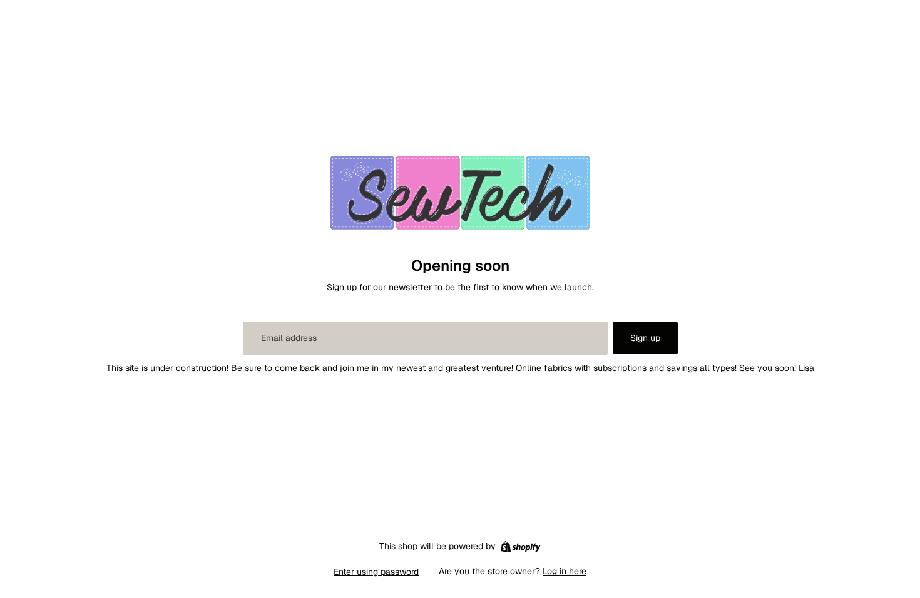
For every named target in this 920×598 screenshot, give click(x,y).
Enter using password (376, 571)
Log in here (564, 571)
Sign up (645, 337)
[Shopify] (520, 546)
